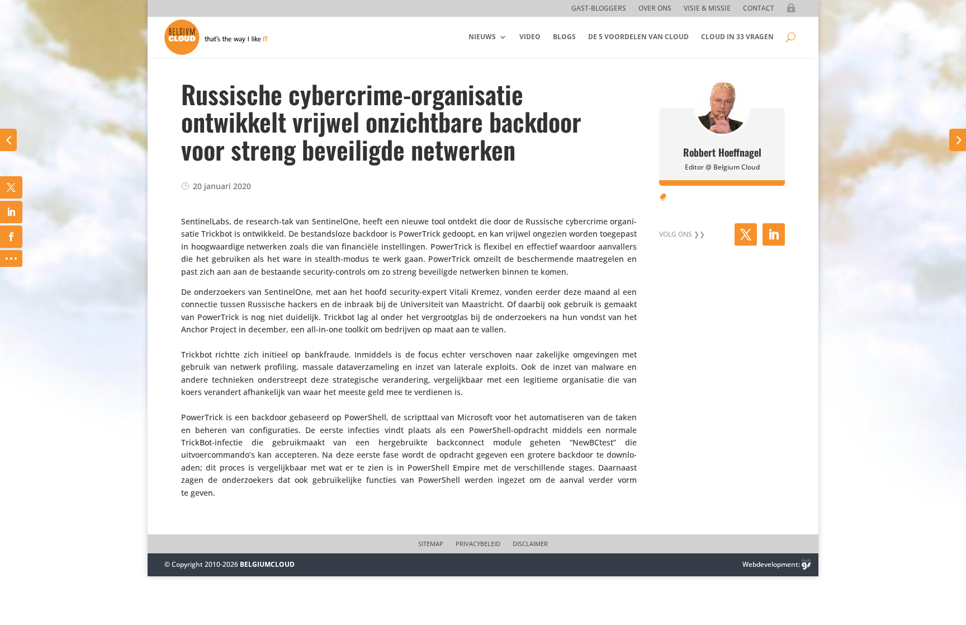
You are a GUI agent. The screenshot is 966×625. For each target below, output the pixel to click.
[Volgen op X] (746, 234)
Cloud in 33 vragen (737, 36)
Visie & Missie (707, 8)
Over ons (654, 8)
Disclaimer (530, 544)
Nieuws (482, 36)
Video (530, 36)
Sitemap (430, 544)
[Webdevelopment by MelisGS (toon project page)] (806, 564)
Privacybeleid (478, 544)
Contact (758, 8)
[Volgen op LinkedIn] (774, 234)
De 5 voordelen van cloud (638, 36)
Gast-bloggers (598, 8)
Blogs (564, 36)
